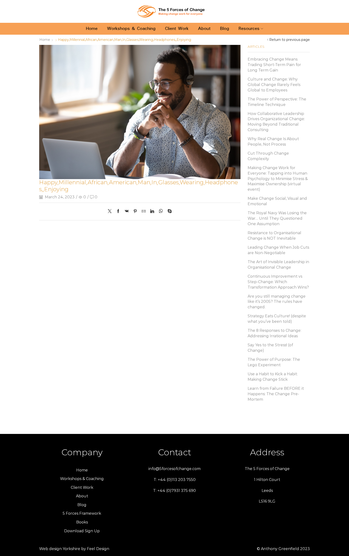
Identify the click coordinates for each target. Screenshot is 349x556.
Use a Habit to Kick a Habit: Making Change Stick (273, 377)
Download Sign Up (82, 531)
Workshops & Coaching (131, 28)
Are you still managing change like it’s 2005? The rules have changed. (277, 301)
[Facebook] (118, 211)
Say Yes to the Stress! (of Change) (270, 348)
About (204, 28)
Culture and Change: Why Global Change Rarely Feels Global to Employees (274, 84)
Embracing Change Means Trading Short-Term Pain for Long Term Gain (274, 64)
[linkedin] (152, 211)
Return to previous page (289, 40)
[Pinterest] (135, 211)
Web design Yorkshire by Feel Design (74, 548)
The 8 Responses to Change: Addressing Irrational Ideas (274, 333)
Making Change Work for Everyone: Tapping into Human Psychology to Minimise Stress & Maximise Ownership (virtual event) (278, 179)
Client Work (177, 28)
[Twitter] (111, 211)
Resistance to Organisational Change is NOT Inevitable (274, 236)
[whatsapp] (160, 211)
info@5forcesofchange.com (174, 468)
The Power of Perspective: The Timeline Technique (277, 102)
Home (92, 28)
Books (82, 522)
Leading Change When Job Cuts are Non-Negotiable (278, 250)
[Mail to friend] (143, 211)
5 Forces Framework (82, 513)
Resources (249, 28)
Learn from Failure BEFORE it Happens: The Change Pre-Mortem (276, 394)
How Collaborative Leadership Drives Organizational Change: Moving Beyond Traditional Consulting (276, 121)
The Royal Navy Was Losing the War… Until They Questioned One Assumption (277, 218)
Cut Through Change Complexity (268, 156)
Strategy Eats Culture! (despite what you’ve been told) (277, 319)
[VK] (127, 211)
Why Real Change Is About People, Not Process (273, 142)
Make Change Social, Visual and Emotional (277, 201)
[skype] (168, 211)
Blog (224, 28)
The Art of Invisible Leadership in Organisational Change (278, 265)
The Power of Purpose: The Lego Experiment (274, 362)
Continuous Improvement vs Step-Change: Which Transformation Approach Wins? (278, 282)
